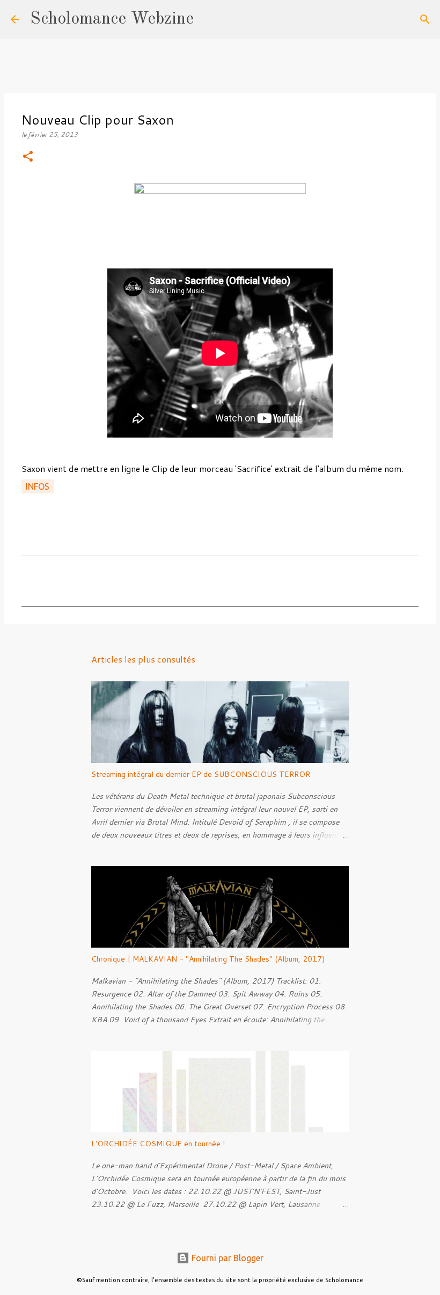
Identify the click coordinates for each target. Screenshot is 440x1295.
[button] (27, 157)
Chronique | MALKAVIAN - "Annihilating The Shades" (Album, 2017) (208, 959)
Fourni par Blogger (226, 1258)
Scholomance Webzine (112, 19)
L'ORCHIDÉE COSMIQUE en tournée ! (158, 1143)
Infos (37, 486)
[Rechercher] (208, 19)
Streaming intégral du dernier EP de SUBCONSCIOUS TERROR (200, 774)
